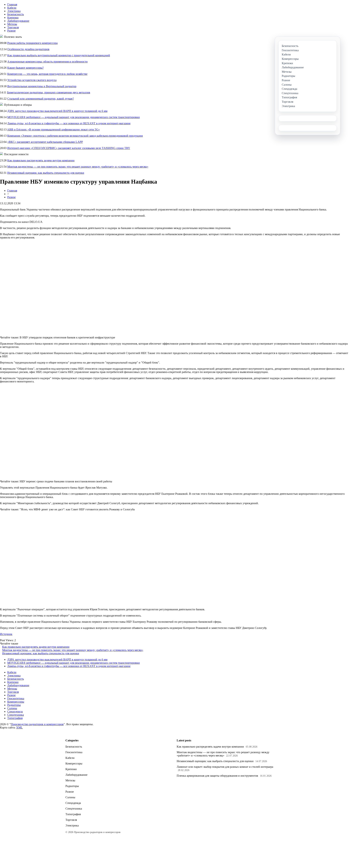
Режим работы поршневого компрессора (32, 43)
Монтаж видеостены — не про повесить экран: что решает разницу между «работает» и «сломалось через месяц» (77, 166)
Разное (11, 30)
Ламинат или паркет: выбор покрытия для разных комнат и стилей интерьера (225, 766)
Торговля (13, 27)
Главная (12, 4)
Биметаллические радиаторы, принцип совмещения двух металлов (48, 92)
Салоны (12, 708)
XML (19, 727)
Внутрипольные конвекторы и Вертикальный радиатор (41, 86)
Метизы (12, 24)
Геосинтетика (15, 698)
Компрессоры (15, 701)
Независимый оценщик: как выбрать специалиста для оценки (45, 172)
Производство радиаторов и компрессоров (37, 724)
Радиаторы (14, 704)
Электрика (14, 11)
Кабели (11, 7)
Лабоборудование (18, 20)
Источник (6, 634)
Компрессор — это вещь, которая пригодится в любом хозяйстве (47, 73)
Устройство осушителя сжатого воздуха (32, 80)
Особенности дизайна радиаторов (28, 49)
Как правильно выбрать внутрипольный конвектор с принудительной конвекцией (58, 55)
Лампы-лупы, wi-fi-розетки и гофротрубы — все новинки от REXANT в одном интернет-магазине (69, 123)
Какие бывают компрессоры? (25, 67)
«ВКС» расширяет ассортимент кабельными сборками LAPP (45, 141)
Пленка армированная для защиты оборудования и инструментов (217, 775)
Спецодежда (15, 711)
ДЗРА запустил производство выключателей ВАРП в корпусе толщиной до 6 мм (57, 111)
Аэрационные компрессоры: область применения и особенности (47, 61)
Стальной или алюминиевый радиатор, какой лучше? (40, 98)
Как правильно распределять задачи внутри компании (41, 160)
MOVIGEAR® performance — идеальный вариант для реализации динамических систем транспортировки (73, 117)
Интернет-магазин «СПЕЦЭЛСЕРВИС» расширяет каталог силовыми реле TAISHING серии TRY (68, 148)
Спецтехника (15, 714)
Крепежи (13, 17)
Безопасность (15, 14)
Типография (15, 718)
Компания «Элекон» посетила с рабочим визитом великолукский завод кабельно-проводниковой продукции (75, 135)
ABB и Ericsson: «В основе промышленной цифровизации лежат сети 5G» (53, 129)
